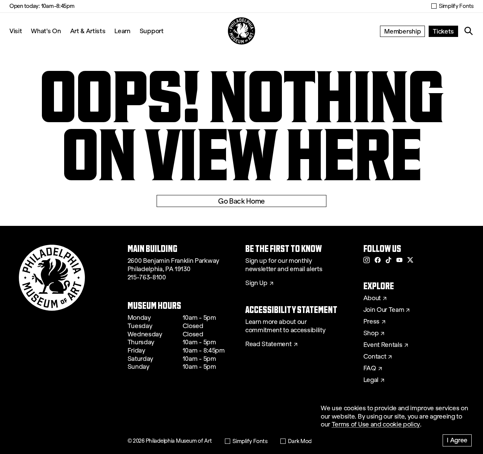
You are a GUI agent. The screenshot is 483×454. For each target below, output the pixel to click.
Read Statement (268, 344)
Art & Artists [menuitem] (88, 31)
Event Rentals (383, 345)
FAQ (369, 368)
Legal (370, 380)
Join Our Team (383, 310)
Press (371, 322)
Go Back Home (241, 201)
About (372, 298)
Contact (374, 357)
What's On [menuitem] (46, 31)
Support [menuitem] (152, 31)
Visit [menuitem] (15, 31)
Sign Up (256, 283)
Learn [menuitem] (122, 31)
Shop (371, 333)
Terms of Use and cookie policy (376, 424)
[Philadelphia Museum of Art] (241, 30)
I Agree (457, 440)
